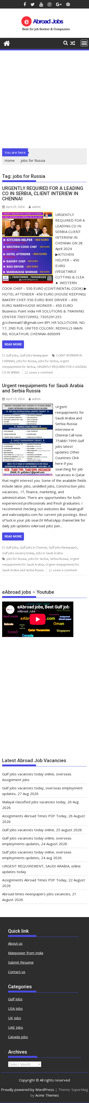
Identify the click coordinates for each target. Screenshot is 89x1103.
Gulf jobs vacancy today (18, 553)
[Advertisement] (44, 97)
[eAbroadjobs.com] (6, 43)
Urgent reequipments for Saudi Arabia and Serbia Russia (43, 388)
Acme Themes (47, 1095)
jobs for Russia (26, 361)
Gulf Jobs (12, 355)
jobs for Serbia (48, 361)
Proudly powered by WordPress (27, 1089)
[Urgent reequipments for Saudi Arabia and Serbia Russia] (27, 406)
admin (36, 207)
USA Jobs (15, 1008)
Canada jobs (18, 1036)
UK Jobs (14, 1017)
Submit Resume (21, 962)
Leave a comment (41, 372)
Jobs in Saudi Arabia (49, 553)
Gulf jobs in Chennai (33, 547)
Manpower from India (25, 952)
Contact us (16, 971)
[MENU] (84, 43)
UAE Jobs (15, 1027)
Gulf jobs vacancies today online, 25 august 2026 (42, 829)
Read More (13, 344)
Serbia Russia (59, 559)
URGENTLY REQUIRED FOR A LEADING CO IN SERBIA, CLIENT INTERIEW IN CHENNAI (42, 193)
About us (15, 943)
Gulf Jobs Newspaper (34, 355)
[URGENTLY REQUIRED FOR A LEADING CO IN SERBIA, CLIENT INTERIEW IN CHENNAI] (27, 214)
